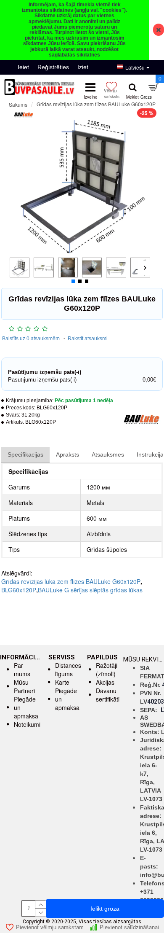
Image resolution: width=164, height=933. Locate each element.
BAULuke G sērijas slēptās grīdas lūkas (90, 590)
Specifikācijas (25, 454)
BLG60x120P (18, 590)
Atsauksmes (108, 454)
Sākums (18, 104)
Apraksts (67, 454)
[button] (15, 267)
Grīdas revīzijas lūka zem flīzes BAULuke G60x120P (70, 581)
